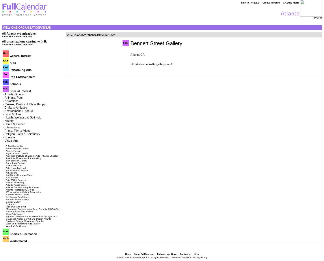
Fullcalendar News (167, 254)
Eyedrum (10, 204)
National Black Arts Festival (19, 211)
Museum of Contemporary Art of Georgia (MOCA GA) (32, 209)
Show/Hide (7, 36)
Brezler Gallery (13, 202)
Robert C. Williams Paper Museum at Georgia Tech (31, 216)
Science (10, 137)
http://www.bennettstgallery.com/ (151, 64)
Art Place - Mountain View (19, 175)
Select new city (23, 36)
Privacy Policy (200, 257)
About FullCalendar (144, 254)
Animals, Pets (14, 97)
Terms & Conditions (181, 257)
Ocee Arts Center (14, 214)
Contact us (185, 254)
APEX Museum (13, 165)
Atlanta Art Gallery (15, 182)
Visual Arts (12, 140)
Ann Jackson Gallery (16, 160)
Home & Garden (15, 124)
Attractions (12, 101)
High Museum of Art (16, 206)
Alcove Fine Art (13, 151)
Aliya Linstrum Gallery (17, 153)
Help (196, 254)
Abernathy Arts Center (17, 148)
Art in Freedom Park (16, 168)
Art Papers (11, 173)
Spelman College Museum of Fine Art (25, 221)
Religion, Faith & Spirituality (22, 134)
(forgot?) (254, 2)
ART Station (12, 177)
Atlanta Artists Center (16, 185)
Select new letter (24, 44)
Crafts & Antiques (16, 107)
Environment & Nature (19, 111)
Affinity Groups (14, 94)
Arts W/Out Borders (16, 180)
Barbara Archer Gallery (17, 194)
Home (128, 254)
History (9, 120)
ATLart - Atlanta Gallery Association (23, 192)
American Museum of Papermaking (23, 158)
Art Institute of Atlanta (17, 170)
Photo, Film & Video (17, 130)
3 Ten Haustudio (14, 146)
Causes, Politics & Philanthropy (25, 104)
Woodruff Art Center (16, 226)
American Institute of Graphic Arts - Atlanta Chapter (32, 156)
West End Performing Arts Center (22, 223)
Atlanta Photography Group (20, 190)
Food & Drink (13, 114)
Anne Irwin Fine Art (15, 163)
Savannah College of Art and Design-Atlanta (28, 219)
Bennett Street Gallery (17, 199)
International (12, 127)
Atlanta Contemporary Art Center (22, 187)
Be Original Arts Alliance (18, 197)
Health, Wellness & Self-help (23, 117)
